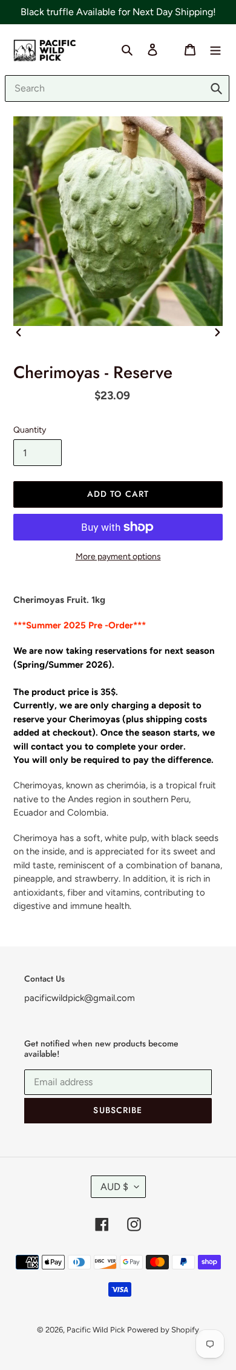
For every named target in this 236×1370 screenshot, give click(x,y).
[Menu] (215, 49)
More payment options (118, 556)
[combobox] (117, 88)
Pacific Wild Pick (96, 1329)
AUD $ (114, 1186)
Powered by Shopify (163, 1329)
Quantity (29, 430)
